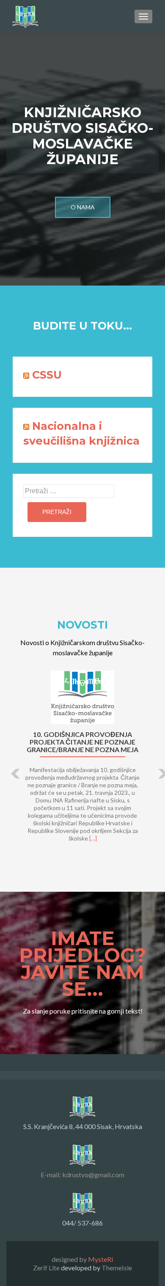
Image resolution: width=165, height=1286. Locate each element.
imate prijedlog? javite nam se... (82, 965)
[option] (82, 760)
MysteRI (100, 1259)
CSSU (47, 374)
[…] (93, 838)
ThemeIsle (117, 1268)
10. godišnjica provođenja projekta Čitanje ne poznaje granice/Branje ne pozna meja (82, 742)
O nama (83, 207)
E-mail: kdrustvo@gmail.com (82, 1175)
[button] (9, 767)
